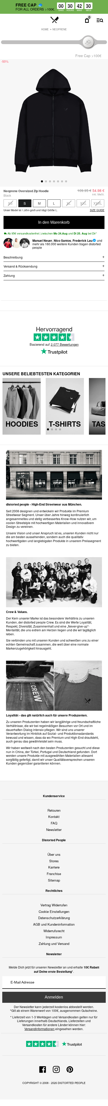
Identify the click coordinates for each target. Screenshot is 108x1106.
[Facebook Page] (42, 1069)
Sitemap (54, 880)
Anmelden (54, 997)
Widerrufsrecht (54, 930)
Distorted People (71, 1083)
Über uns (54, 854)
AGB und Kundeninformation (54, 924)
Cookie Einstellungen (54, 911)
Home (45, 29)
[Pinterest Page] (69, 1069)
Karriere (54, 867)
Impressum (54, 937)
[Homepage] (54, 20)
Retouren (54, 810)
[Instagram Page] (56, 1069)
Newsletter (54, 829)
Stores (54, 860)
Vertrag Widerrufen (53, 905)
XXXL (97, 203)
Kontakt (54, 816)
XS (10, 203)
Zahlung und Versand (54, 943)
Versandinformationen (39, 1029)
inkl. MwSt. (98, 194)
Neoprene (59, 29)
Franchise (54, 873)
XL (69, 203)
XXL (83, 203)
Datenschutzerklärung (54, 917)
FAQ (54, 823)
